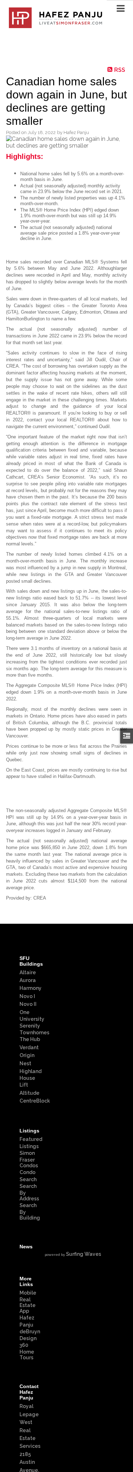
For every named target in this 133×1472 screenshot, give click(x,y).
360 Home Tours (27, 1351)
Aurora (28, 980)
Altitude (29, 1093)
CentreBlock (35, 1101)
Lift (24, 1085)
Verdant (29, 1047)
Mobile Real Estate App (28, 1302)
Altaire (28, 972)
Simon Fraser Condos (29, 1159)
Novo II (28, 1004)
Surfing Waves (83, 1254)
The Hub (30, 1039)
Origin (27, 1055)
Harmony (30, 988)
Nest (25, 1063)
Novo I (27, 996)
